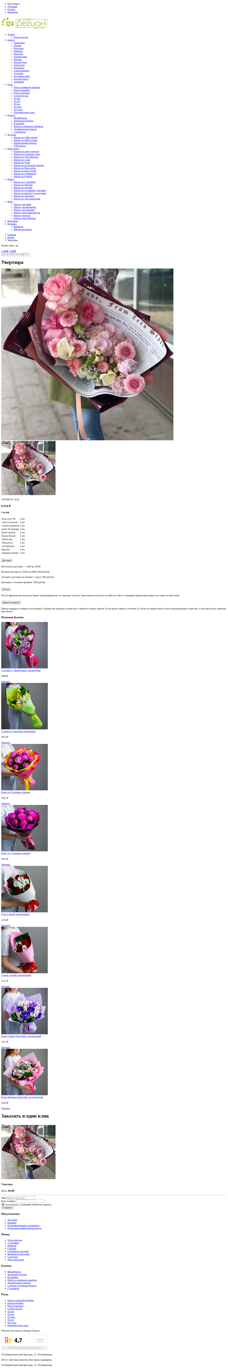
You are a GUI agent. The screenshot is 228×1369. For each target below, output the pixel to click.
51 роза (17, 107)
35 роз (17, 104)
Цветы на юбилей (23, 185)
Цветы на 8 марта (23, 176)
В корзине (12, 221)
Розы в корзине (22, 93)
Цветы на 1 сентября (25, 182)
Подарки (12, 224)
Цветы (10, 40)
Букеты (11, 115)
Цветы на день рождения (27, 198)
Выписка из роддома (18, 1254)
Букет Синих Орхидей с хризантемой (21, 1036)
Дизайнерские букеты (25, 129)
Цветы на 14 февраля (25, 173)
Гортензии (19, 65)
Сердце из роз (21, 95)
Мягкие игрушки (23, 229)
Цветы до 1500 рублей (25, 137)
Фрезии (18, 59)
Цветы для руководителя (27, 212)
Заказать (5, 681)
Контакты (12, 12)
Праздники (13, 148)
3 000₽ (12, 251)
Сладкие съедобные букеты (21, 1285)
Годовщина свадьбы (18, 1251)
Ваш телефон (8, 1201)
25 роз (17, 101)
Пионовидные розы (24, 112)
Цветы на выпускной (25, 171)
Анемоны (19, 81)
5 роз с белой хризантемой (15, 914)
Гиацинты (19, 68)
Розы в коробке (22, 90)
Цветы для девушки (24, 210)
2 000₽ (4, 251)
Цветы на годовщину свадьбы (30, 190)
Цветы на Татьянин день (27, 154)
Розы (10, 84)
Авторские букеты (23, 120)
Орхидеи (18, 54)
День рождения (15, 1259)
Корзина (11, 1222)
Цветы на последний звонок (29, 165)
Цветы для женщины (25, 207)
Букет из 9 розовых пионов (15, 792)
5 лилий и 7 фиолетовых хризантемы (21, 670)
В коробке (19, 123)
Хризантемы (20, 56)
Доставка (12, 6)
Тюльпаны (19, 42)
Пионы (17, 45)
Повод (10, 179)
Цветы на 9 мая (22, 162)
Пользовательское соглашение (23, 1225)
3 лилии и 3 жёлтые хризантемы (18, 731)
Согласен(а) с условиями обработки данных (27, 1204)
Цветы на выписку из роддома (30, 193)
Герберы (18, 51)
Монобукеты (20, 118)
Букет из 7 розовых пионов (15, 853)
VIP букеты (20, 146)
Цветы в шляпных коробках (28, 126)
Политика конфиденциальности (24, 1228)
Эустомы (18, 73)
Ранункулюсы (21, 79)
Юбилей (11, 1245)
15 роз (17, 98)
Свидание (12, 1257)
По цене (11, 134)
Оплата (11, 9)
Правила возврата (11, 602)
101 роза (18, 109)
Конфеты (18, 226)
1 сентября (13, 1243)
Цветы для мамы (22, 204)
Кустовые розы (22, 76)
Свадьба (11, 1248)
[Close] (2, 1124)
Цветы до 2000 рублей (25, 140)
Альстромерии (21, 70)
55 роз (10, 1320)
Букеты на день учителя (26, 151)
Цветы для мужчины (25, 218)
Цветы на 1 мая (22, 159)
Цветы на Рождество (25, 168)
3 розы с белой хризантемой (16, 975)
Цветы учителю (22, 215)
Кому (10, 201)
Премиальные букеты (25, 143)
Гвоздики (19, 48)
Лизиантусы (20, 62)
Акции (11, 34)
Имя (3, 1198)
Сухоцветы (19, 132)
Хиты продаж (21, 37)
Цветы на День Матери (26, 157)
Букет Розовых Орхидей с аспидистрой (22, 1097)
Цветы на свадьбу (23, 187)
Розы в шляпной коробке (27, 87)
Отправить (7, 1208)
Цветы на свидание (24, 196)
